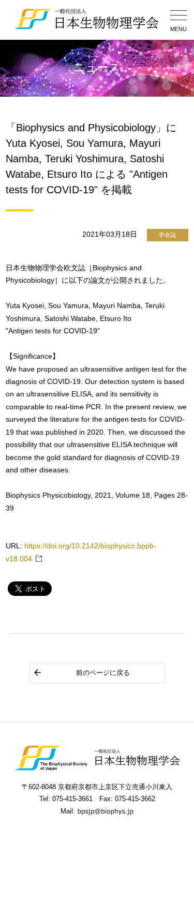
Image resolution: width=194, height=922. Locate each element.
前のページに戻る (103, 673)
